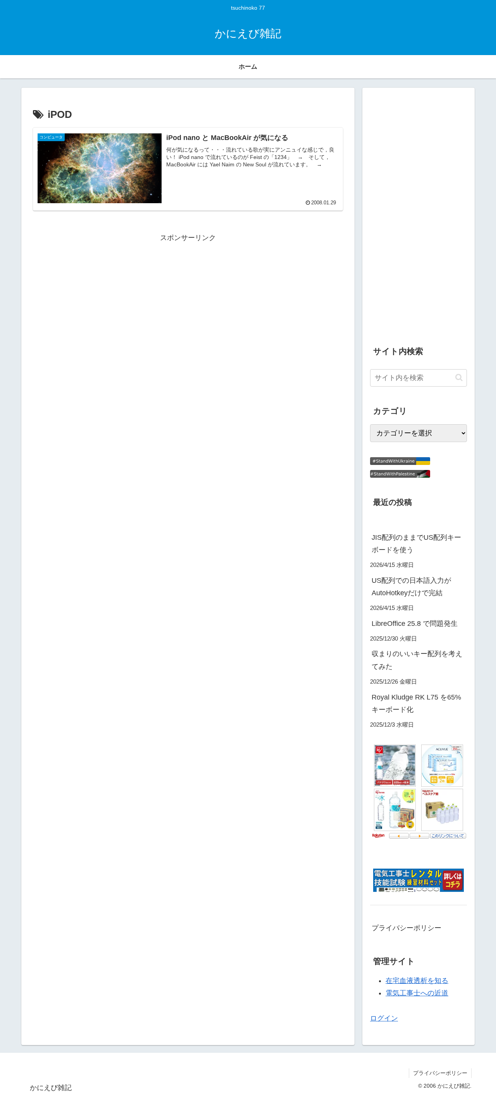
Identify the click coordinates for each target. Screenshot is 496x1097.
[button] (459, 377)
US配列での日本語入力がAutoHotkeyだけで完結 (411, 587)
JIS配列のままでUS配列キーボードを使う (416, 544)
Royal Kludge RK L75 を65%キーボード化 (416, 703)
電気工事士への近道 (417, 993)
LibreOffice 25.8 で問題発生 (415, 623)
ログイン (384, 1018)
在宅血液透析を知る (417, 981)
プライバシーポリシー (406, 928)
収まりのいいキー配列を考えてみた (417, 660)
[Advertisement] (188, 298)
